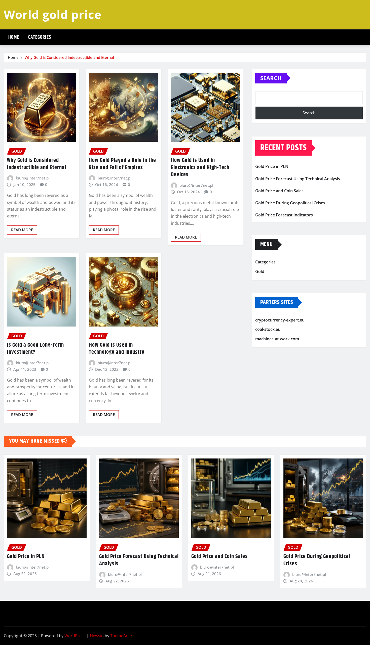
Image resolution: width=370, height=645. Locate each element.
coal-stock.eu (267, 329)
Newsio (97, 635)
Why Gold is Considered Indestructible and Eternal (69, 57)
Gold (259, 271)
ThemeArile (121, 635)
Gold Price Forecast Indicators (284, 215)
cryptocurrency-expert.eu (280, 320)
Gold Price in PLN (271, 166)
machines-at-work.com (277, 339)
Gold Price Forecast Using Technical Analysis (297, 178)
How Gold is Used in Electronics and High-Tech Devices (200, 167)
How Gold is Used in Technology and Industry (116, 349)
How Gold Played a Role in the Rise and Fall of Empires (122, 164)
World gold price (52, 14)
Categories (39, 37)
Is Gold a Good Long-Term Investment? (35, 349)
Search (271, 78)
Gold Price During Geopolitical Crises (290, 203)
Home (13, 37)
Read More (22, 229)
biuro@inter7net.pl (33, 177)
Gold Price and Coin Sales (279, 191)
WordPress (75, 635)
